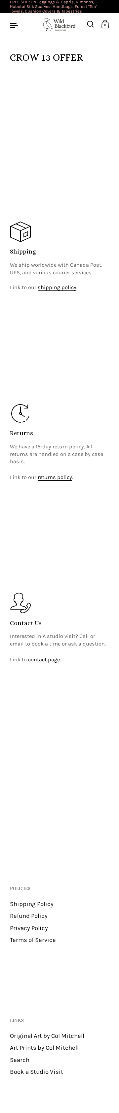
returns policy (55, 477)
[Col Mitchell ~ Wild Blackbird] (59, 24)
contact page (44, 659)
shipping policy (57, 287)
